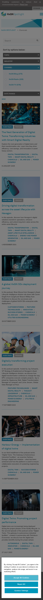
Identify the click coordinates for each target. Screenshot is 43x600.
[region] (21, 577)
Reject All (21, 584)
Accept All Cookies (21, 578)
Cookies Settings (21, 591)
